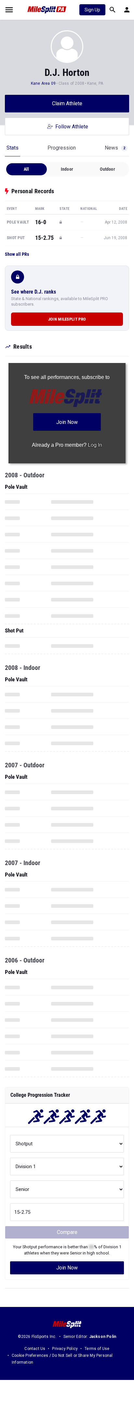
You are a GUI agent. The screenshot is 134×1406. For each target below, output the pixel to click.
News (115, 148)
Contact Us (34, 1348)
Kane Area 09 (43, 83)
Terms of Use (97, 1348)
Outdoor (107, 169)
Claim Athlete (67, 103)
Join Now (67, 1268)
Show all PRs (17, 254)
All (26, 169)
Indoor (67, 169)
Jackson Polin (102, 1336)
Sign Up (92, 9)
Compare (67, 1232)
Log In (95, 445)
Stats (13, 148)
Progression (61, 148)
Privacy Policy (65, 1348)
